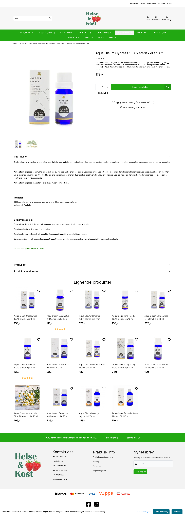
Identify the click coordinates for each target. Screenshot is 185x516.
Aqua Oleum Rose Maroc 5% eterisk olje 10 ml (156, 366)
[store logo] (93, 18)
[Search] (49, 18)
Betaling (96, 462)
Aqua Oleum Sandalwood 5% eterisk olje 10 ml (156, 317)
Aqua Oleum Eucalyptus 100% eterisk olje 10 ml (58, 317)
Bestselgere (160, 33)
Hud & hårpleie (22, 43)
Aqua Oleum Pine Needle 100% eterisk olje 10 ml (123, 317)
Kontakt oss (151, 4)
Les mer (99, 69)
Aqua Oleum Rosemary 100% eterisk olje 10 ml (24, 366)
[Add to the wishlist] (38, 290)
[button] (167, 87)
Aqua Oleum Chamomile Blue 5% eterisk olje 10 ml (26, 415)
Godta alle (177, 512)
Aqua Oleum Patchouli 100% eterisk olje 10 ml (92, 366)
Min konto (161, 4)
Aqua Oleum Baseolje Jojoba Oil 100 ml (89, 415)
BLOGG (169, 4)
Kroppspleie (33, 43)
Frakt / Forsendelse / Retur (103, 457)
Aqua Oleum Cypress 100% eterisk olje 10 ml (73, 43)
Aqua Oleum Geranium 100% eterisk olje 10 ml (57, 415)
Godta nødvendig (161, 512)
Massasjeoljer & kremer (47, 43)
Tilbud (101, 37)
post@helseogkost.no (61, 479)
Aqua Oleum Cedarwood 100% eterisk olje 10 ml (25, 317)
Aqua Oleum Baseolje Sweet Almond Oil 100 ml (125, 415)
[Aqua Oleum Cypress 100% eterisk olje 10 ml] (51, 95)
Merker (112, 37)
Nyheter (89, 37)
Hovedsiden (134, 4)
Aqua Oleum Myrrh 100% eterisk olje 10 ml (58, 366)
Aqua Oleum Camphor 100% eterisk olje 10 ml (90, 317)
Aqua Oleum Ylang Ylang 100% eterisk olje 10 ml (124, 366)
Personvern (97, 466)
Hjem (14, 43)
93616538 (60, 475)
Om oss (142, 4)
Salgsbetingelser (99, 471)
